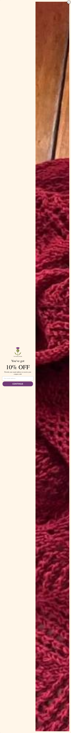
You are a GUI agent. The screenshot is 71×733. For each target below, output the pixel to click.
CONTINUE (17, 383)
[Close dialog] (68, 2)
